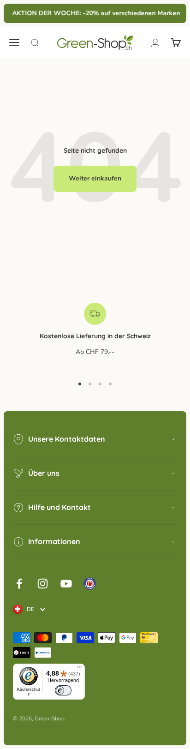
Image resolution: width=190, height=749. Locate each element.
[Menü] (79, 669)
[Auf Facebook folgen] (19, 583)
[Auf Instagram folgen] (42, 583)
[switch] (63, 690)
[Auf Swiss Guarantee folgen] (89, 583)
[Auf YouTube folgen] (66, 583)
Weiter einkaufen (95, 178)
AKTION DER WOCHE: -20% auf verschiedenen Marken (95, 13)
